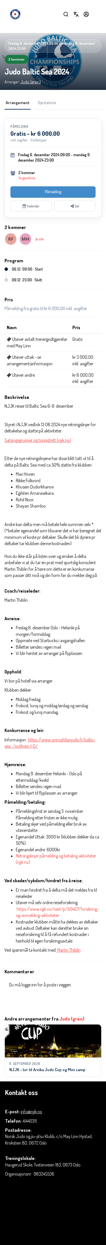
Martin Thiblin (69, 950)
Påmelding (53, 191)
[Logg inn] (86, 14)
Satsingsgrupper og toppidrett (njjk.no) (38, 440)
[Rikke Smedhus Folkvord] (11, 239)
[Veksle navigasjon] (96, 14)
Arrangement (17, 102)
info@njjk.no (31, 1111)
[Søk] (66, 14)
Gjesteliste (47, 102)
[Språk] (76, 14)
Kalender (33, 206)
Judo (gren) (31, 81)
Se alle (39, 239)
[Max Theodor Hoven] (25, 239)
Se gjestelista (26, 178)
